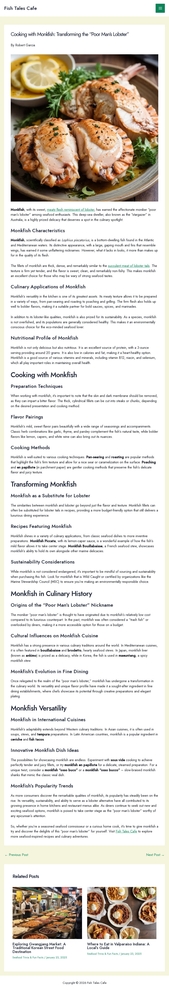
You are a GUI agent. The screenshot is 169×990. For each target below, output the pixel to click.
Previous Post (16, 854)
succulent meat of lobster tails (129, 265)
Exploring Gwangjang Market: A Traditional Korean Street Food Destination (39, 947)
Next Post (155, 854)
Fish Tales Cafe (20, 8)
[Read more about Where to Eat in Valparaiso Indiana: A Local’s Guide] (121, 912)
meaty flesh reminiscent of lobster (70, 209)
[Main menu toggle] (160, 8)
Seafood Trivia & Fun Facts (28, 957)
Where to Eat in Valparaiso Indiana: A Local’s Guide (118, 946)
